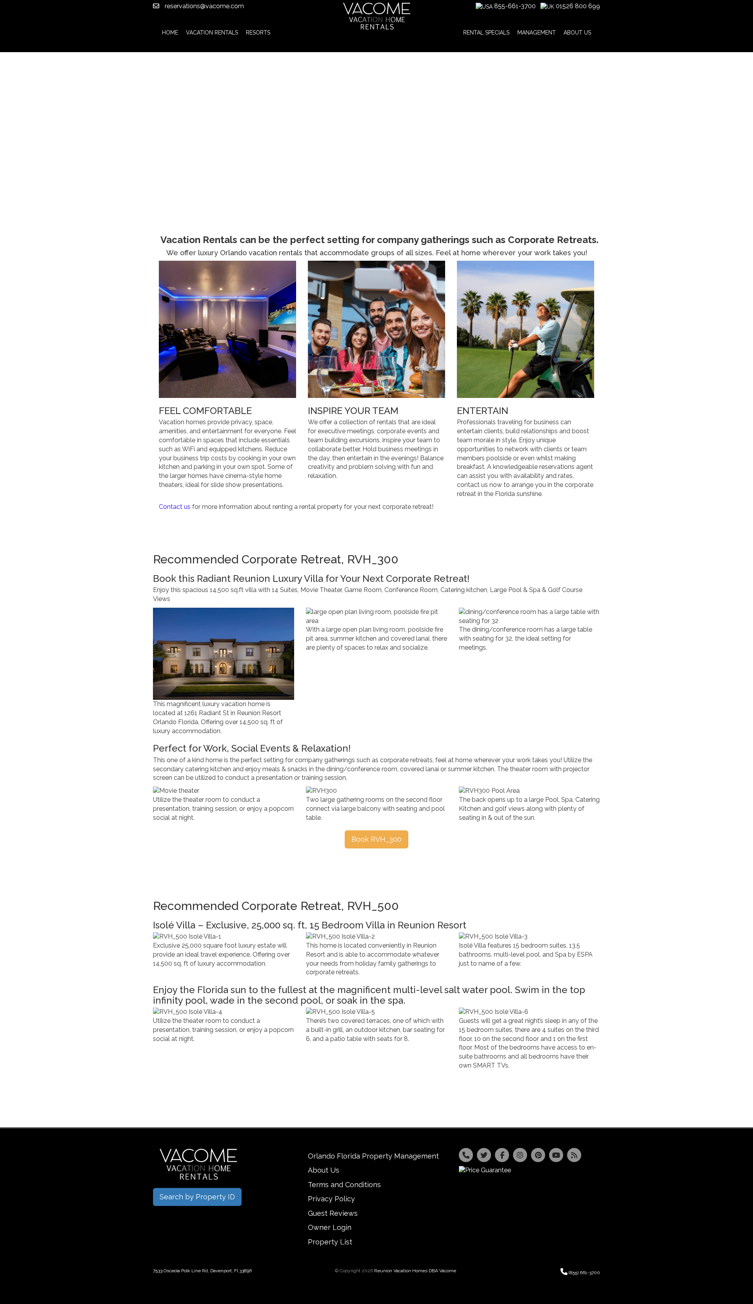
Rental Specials (486, 32)
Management (536, 32)
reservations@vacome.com (203, 6)
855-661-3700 (515, 6)
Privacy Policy (331, 1199)
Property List (330, 1242)
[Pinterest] (538, 1155)
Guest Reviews (333, 1213)
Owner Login (329, 1227)
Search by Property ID (197, 1197)
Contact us (175, 506)
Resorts (258, 32)
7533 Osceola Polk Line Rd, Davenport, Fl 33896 (202, 1270)
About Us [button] (577, 32)
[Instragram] (520, 1155)
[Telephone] (466, 1155)
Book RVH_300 (376, 839)
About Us (323, 1170)
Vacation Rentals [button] (212, 32)
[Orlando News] (574, 1155)
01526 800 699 (578, 6)
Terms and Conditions (344, 1185)
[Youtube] (556, 1155)
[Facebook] (502, 1155)
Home (170, 32)
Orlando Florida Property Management (373, 1156)
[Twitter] (484, 1155)
